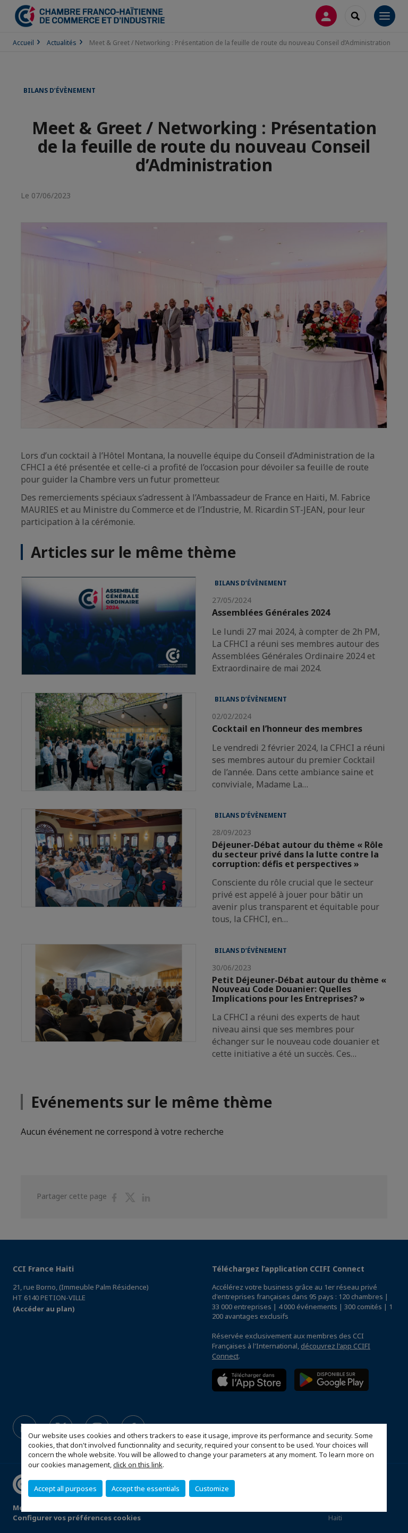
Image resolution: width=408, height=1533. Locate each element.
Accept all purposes (65, 1488)
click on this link (138, 1464)
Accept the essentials (146, 1488)
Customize (212, 1488)
